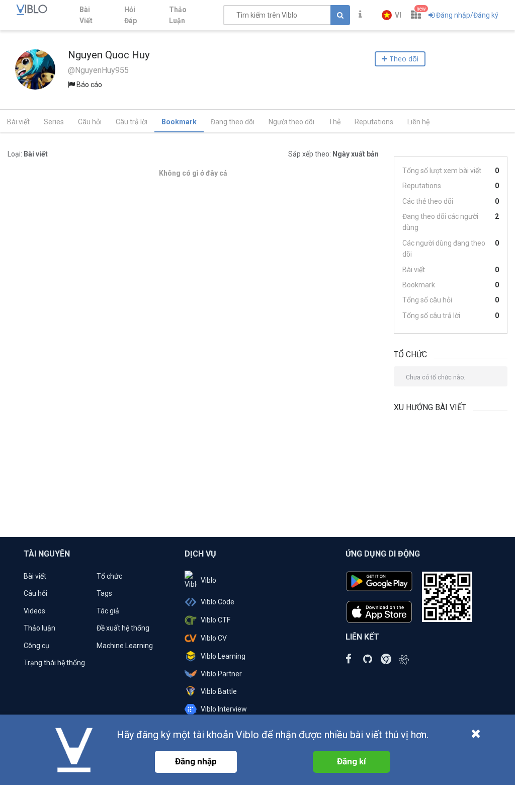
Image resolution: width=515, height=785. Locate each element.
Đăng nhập (196, 761)
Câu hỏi (90, 122)
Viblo (208, 580)
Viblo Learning (223, 656)
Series (54, 122)
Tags (104, 593)
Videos (34, 611)
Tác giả (108, 611)
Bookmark (179, 122)
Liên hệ (418, 122)
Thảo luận (39, 628)
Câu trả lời (131, 122)
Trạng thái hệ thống (54, 663)
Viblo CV (214, 638)
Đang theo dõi (232, 122)
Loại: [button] (28, 154)
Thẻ (334, 122)
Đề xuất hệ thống (123, 628)
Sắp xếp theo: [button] (333, 154)
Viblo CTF (215, 620)
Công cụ (36, 646)
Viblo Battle (219, 691)
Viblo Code (217, 602)
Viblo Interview (224, 709)
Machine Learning (125, 646)
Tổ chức (109, 576)
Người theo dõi (291, 122)
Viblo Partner (221, 674)
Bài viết (18, 122)
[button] (391, 15)
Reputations (374, 122)
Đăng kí (351, 761)
